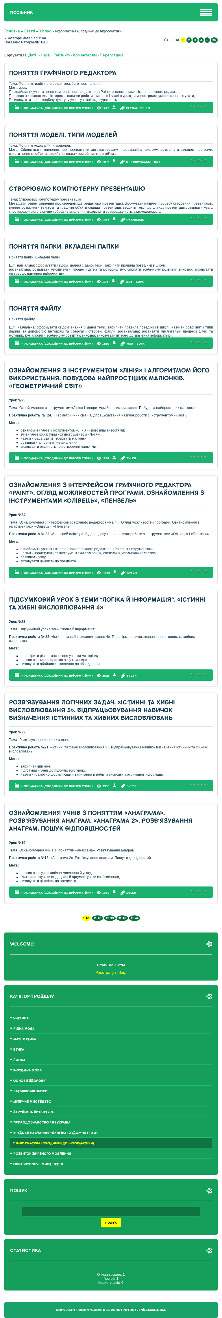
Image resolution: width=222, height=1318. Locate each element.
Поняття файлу (35, 309)
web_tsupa (134, 282)
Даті (32, 55)
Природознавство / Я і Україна (42, 1122)
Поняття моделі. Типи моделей (63, 135)
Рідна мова (24, 1029)
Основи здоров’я (30, 1081)
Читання (21, 1018)
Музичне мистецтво (32, 1101)
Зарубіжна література (33, 1112)
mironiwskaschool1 (143, 162)
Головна (12, 31)
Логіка (19, 1060)
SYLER (131, 458)
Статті (29, 31)
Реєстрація (105, 972)
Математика (24, 1039)
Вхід (122, 972)
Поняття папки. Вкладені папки (64, 247)
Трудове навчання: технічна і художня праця (56, 1133)
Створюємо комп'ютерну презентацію (77, 189)
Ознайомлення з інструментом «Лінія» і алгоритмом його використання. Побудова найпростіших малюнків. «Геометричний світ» (109, 378)
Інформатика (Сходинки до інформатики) (57, 108)
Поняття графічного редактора (62, 73)
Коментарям (85, 55)
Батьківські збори (30, 1091)
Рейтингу (61, 55)
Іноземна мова (27, 1070)
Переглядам (111, 55)
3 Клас (45, 31)
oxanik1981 (135, 220)
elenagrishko (138, 108)
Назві (46, 55)
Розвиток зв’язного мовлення (42, 1154)
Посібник (21, 12)
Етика (18, 1049)
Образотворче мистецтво (38, 1164)
